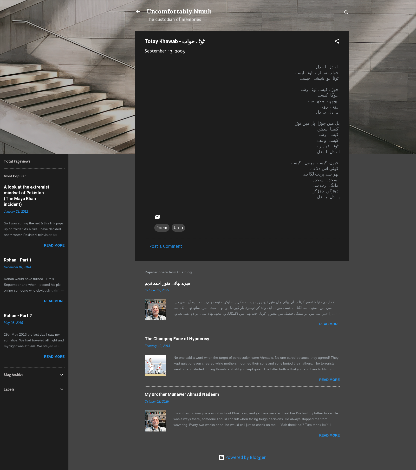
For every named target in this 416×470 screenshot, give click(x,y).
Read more (329, 324)
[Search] (346, 13)
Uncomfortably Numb (179, 11)
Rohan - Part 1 (18, 259)
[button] (337, 42)
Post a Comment (166, 246)
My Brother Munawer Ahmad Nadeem (182, 394)
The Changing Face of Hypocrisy (177, 338)
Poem (161, 227)
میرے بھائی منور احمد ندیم (167, 283)
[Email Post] (157, 218)
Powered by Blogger (245, 457)
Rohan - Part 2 (18, 315)
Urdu (178, 227)
